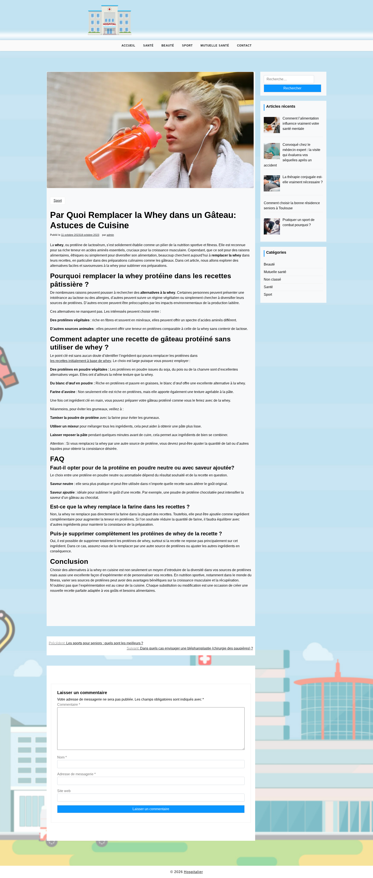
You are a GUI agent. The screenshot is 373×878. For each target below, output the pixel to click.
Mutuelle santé (215, 45)
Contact (244, 45)
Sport (187, 45)
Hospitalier (193, 872)
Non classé (272, 279)
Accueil (128, 45)
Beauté (167, 45)
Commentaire (68, 704)
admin (110, 235)
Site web (64, 791)
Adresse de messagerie (76, 774)
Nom (62, 757)
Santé (148, 45)
